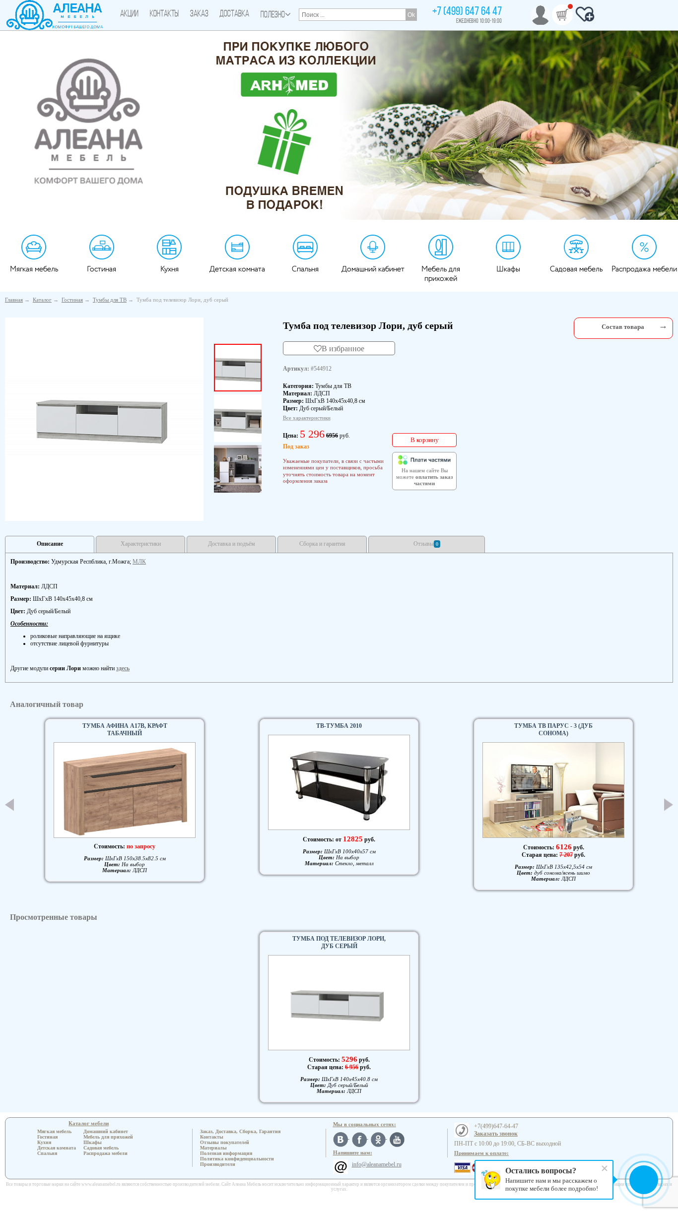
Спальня (305, 269)
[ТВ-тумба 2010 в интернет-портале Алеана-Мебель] (339, 782)
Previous (9, 804)
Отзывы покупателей (224, 1142)
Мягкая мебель (34, 269)
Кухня (169, 269)
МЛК (139, 561)
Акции (129, 14)
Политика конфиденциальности (237, 1158)
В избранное (343, 348)
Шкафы (508, 269)
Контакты (164, 14)
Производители (217, 1164)
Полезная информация (226, 1153)
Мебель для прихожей (440, 273)
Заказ (199, 14)
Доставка (234, 14)
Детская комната (237, 269)
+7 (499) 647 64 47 (467, 12)
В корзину (424, 440)
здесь (123, 668)
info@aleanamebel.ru (377, 1164)
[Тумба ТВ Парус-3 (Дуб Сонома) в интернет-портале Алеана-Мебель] (553, 790)
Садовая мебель (576, 269)
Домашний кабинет (373, 269)
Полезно (273, 15)
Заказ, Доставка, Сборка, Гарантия (240, 1131)
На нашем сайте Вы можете (424, 477)
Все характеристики (307, 418)
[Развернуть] (663, 325)
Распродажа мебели (644, 269)
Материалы (213, 1147)
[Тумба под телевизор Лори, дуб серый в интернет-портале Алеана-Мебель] (104, 417)
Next (668, 805)
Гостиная (101, 269)
